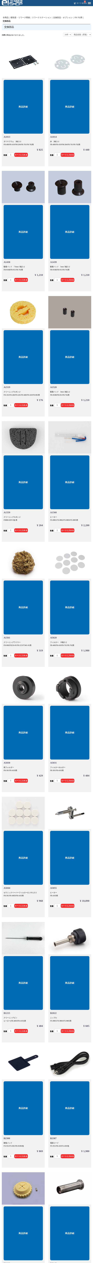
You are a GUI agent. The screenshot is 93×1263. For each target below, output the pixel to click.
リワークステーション (41, 17)
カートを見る (82, 3)
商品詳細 (23, 106)
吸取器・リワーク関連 (20, 17)
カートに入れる (21, 155)
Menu (89, 3)
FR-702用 (78, 17)
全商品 (6, 17)
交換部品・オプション (63, 17)
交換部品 (7, 21)
